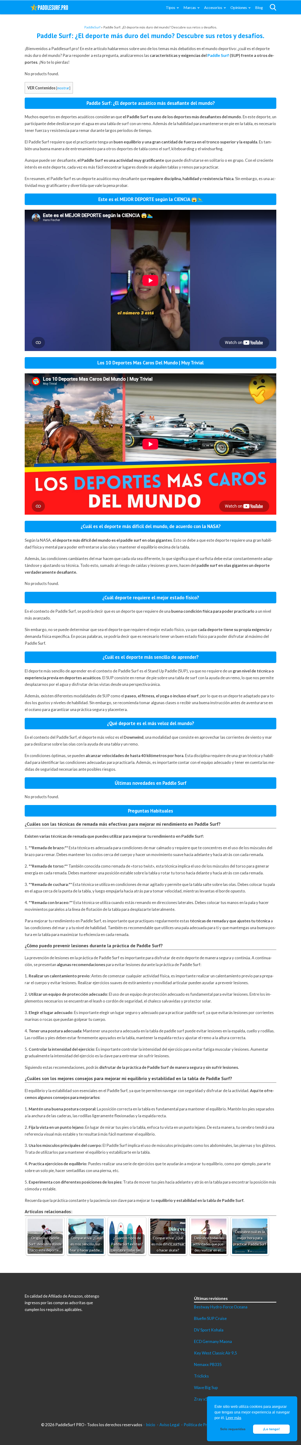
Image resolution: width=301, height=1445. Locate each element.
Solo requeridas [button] (233, 1429)
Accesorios (213, 7)
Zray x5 (201, 1399)
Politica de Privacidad (203, 1424)
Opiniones (238, 7)
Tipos (170, 7)
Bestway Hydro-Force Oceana (220, 1306)
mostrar (63, 88)
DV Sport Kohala (208, 1329)
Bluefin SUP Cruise (210, 1318)
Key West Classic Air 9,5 (215, 1352)
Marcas (189, 7)
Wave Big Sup (206, 1387)
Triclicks (201, 1376)
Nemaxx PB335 (208, 1364)
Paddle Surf (218, 55)
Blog (259, 7)
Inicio (150, 1424)
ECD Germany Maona (213, 1341)
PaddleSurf (92, 27)
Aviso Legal (169, 1424)
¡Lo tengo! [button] (271, 1429)
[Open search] (273, 7)
